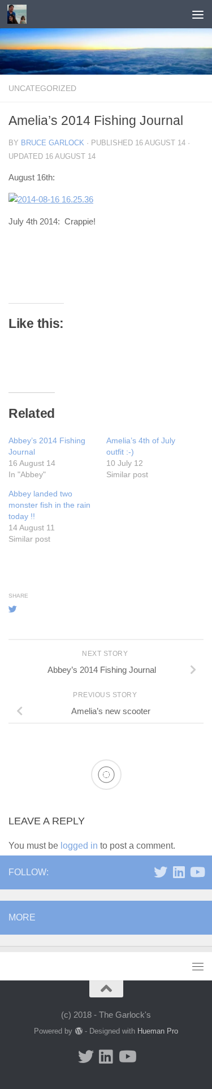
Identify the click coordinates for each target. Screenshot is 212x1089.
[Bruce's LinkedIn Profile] (178, 872)
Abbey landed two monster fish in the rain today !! (49, 505)
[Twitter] (160, 872)
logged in (79, 845)
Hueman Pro (157, 1031)
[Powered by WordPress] (78, 1031)
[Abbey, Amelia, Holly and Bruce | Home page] (20, 14)
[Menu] (198, 14)
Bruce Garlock (52, 143)
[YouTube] (197, 872)
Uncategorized (42, 88)
